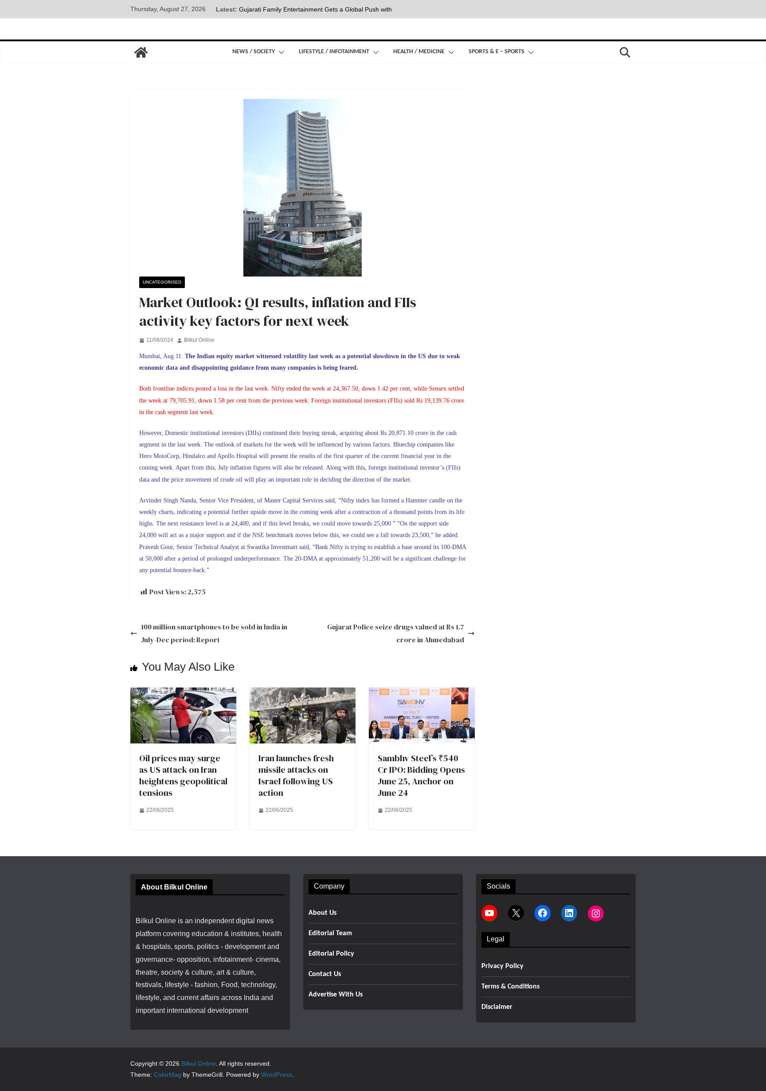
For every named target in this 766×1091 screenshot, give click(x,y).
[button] (280, 52)
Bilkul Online (199, 340)
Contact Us (325, 974)
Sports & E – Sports (496, 51)
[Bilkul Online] (141, 52)
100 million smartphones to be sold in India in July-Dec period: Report (214, 633)
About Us (322, 913)
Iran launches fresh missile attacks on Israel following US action (296, 775)
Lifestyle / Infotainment (334, 51)
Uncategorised (162, 282)
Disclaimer (496, 1007)
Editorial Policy (331, 953)
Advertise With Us (336, 994)
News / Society (253, 51)
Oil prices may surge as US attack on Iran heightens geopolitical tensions (183, 775)
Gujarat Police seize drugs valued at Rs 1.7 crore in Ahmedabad (395, 633)
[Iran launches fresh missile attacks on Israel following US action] (303, 693)
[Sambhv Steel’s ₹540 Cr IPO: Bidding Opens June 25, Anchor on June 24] (422, 693)
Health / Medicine (419, 51)
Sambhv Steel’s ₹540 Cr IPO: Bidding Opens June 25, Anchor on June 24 (421, 775)
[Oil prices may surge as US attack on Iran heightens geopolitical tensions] (183, 693)
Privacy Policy (502, 966)
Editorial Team (330, 933)
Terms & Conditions (510, 986)
